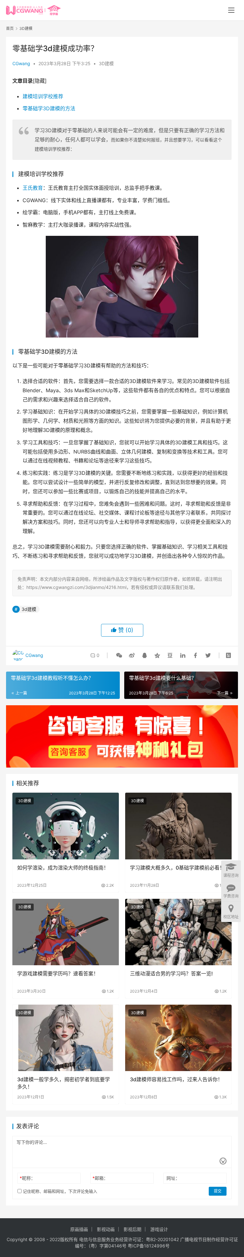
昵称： (27, 1178)
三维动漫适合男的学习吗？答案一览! (171, 973)
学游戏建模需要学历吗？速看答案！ (57, 973)
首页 (10, 28)
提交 (217, 1191)
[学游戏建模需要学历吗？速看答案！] (65, 932)
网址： (173, 1178)
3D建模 (106, 63)
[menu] (231, 10)
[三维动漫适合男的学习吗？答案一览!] (178, 932)
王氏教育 (33, 188)
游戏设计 (159, 1229)
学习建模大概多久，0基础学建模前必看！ (177, 867)
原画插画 (79, 1229)
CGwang (21, 63)
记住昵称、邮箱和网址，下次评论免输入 (59, 1191)
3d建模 (29, 609)
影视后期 (132, 1229)
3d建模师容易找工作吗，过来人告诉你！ (176, 1079)
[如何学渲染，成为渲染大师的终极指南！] (65, 826)
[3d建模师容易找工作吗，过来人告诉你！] (178, 1038)
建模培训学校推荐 (43, 96)
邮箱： (100, 1178)
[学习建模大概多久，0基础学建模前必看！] (178, 826)
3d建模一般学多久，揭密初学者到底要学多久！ (63, 1083)
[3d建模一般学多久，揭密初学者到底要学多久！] (65, 1038)
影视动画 (106, 1229)
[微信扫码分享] (119, 655)
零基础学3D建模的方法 (49, 108)
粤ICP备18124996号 (149, 1245)
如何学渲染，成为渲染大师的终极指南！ (63, 867)
